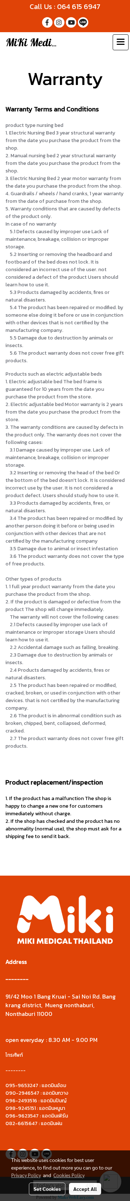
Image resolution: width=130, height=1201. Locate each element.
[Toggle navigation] (121, 42)
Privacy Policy (26, 1175)
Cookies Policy (68, 1175)
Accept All (85, 1188)
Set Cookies (47, 1188)
